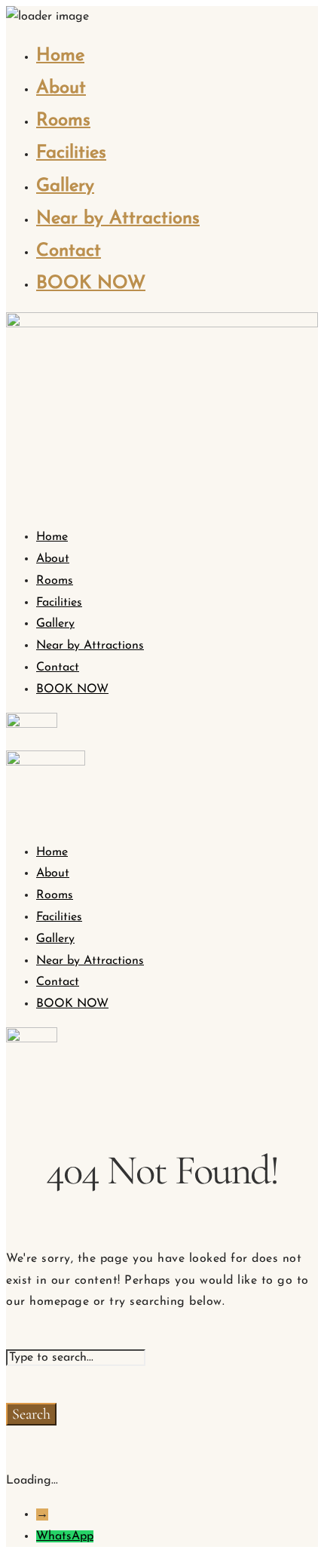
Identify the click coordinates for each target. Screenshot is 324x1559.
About (61, 88)
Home (60, 56)
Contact (68, 251)
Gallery (65, 186)
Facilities (71, 153)
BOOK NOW (90, 284)
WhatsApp (64, 1536)
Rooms (63, 121)
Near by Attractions (118, 219)
